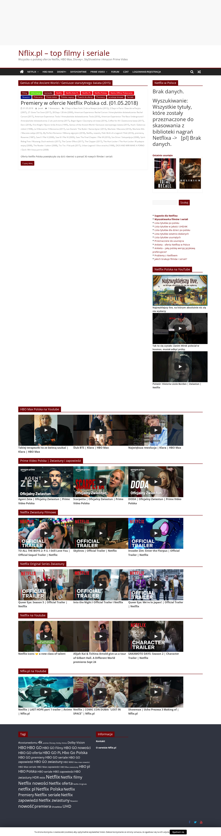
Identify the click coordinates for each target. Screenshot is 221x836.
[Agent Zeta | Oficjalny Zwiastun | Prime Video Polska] (45, 481)
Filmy (24, 93)
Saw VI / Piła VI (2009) (65, 137)
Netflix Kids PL (72, 93)
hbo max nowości (82, 762)
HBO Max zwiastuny (69, 767)
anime (46, 743)
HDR (35, 777)
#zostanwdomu (27, 742)
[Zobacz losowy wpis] (199, 71)
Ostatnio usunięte (163, 155)
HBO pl (84, 766)
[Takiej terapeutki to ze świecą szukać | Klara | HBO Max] (45, 430)
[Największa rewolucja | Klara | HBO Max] (155, 430)
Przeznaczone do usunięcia (169, 240)
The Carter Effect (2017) (72, 141)
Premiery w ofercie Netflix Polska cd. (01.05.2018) (79, 102)
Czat (126, 71)
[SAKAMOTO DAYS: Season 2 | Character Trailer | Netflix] (155, 636)
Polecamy (38, 97)
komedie (48, 93)
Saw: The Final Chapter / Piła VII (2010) (93, 137)
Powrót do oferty (85, 97)
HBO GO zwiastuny (48, 762)
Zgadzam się (178, 832)
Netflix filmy (71, 777)
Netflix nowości (33, 783)
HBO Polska (27, 771)
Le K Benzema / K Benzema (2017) (49, 129)
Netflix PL (86, 93)
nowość (97, 133)
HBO (22, 747)
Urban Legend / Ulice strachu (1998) (98, 145)
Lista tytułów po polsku (167, 222)
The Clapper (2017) (93, 141)
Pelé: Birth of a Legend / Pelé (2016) (118, 133)
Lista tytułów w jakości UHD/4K (171, 226)
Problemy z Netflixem (166, 255)
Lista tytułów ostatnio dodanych (172, 233)
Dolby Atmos (61, 743)
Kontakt (100, 741)
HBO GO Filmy (52, 748)
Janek (41, 108)
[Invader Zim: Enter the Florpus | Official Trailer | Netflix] (155, 533)
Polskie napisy (67, 97)
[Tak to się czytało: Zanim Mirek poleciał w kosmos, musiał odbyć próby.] (180, 328)
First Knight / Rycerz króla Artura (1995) (50, 124)
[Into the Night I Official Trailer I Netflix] (100, 584)
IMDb (42, 777)
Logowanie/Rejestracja (147, 71)
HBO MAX (48, 71)
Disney (52, 743)
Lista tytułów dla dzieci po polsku (172, 230)
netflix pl (26, 789)
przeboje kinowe (116, 97)
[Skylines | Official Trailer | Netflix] (100, 533)
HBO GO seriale (56, 757)
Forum (115, 71)
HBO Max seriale (27, 766)
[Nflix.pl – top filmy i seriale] (21, 71)
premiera (139, 133)
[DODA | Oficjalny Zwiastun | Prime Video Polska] (155, 481)
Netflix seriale (47, 794)
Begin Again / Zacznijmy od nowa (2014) (89, 120)
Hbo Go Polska (75, 752)
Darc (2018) (26, 124)
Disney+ (61, 71)
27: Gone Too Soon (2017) (39, 112)
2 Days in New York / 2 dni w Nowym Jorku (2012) (87, 108)
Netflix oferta (61, 783)
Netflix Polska (101, 93)
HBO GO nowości (77, 747)
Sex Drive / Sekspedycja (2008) (125, 137)
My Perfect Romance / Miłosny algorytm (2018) (64, 133)
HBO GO (34, 747)
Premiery (100, 97)
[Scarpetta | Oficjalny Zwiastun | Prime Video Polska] (100, 481)
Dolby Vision (76, 742)
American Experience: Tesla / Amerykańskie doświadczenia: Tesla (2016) (67, 116)
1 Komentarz (54, 108)
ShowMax (57, 806)
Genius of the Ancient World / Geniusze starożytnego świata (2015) (99, 124)
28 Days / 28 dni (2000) (62, 112)
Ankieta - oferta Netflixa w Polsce (172, 244)
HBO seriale (44, 771)
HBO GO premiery (31, 757)
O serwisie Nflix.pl (106, 747)
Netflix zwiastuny (54, 800)
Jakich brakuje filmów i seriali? (171, 259)
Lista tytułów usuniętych (168, 237)
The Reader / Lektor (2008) (45, 145)
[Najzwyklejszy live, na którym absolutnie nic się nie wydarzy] (180, 290)
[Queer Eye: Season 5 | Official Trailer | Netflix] (45, 584)
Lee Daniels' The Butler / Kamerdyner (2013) (86, 129)
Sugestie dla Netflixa (166, 215)
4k (40, 742)
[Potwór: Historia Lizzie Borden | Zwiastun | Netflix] (180, 366)
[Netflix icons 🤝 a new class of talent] (45, 636)
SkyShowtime (78, 71)
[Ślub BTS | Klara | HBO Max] (100, 430)
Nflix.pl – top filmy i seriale (64, 53)
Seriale (130, 97)
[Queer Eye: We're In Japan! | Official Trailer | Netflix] (155, 584)
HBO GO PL (52, 752)
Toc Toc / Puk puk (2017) (70, 145)
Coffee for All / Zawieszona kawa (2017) (126, 120)
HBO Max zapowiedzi (48, 766)
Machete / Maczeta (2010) (119, 129)
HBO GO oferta (30, 752)
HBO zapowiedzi (63, 771)
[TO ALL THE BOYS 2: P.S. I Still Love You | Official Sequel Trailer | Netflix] (45, 533)
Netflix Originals (80, 784)
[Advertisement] (110, 22)
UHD (67, 806)
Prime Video (97, 71)
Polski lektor (51, 97)
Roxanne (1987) (28, 137)
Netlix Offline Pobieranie (122, 93)
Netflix (31, 71)
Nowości (26, 97)
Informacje (36, 93)
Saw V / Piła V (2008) (45, 137)
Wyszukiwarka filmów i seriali (171, 219)
